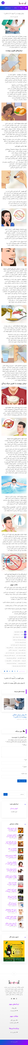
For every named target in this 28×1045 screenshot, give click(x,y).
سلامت (22, 634)
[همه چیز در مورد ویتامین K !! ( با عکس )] (20, 898)
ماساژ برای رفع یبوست (22, 663)
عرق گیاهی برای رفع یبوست (11, 658)
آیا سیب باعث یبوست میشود (18, 637)
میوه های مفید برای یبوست (11, 663)
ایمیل (25, 766)
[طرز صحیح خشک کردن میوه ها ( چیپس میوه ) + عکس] (20, 830)
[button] (3, 2)
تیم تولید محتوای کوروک (18, 631)
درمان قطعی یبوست (9, 647)
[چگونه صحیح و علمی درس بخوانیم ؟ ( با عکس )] (20, 857)
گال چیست (13, 1011)
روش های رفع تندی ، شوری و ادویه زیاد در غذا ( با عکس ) (11, 843)
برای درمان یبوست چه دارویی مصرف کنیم (18, 645)
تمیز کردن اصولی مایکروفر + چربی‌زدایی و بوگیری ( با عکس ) (11, 891)
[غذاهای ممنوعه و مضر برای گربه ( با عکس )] (20, 837)
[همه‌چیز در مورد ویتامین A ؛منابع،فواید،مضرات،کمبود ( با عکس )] (20, 850)
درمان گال (13, 1020)
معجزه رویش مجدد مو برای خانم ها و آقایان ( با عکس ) (11, 870)
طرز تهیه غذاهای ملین (22, 658)
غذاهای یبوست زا (8, 660)
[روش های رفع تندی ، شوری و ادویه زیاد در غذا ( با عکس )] (20, 844)
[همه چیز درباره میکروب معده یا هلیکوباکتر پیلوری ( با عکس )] (20, 884)
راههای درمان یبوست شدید (21, 655)
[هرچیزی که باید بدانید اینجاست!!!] (22, 3)
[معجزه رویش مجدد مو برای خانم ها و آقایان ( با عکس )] (20, 871)
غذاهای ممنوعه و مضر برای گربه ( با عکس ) (12, 836)
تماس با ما (13, 1032)
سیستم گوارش (16, 634)
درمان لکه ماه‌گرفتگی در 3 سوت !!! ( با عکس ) (11, 911)
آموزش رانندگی (14, 808)
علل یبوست (24, 660)
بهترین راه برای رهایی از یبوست (20, 647)
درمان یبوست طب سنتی (10, 652)
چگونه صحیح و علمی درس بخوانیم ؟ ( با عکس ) (11, 857)
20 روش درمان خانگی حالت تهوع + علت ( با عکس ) (11, 925)
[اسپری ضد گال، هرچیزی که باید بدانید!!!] (20, 905)
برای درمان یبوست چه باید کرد (20, 642)
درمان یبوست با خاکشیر (13, 650)
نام (25, 760)
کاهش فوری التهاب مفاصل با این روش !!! (11, 917)
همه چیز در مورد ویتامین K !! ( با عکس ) (12, 897)
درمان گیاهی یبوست (22, 650)
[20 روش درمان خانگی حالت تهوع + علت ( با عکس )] (20, 925)
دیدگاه (24, 745)
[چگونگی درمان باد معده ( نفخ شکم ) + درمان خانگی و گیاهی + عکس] (20, 864)
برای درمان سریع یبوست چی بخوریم (19, 639)
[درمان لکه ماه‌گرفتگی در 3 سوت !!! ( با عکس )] (20, 912)
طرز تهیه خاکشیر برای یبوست (9, 655)
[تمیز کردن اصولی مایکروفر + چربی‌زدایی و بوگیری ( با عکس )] (20, 891)
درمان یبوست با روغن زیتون (21, 652)
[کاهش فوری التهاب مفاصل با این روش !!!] (20, 918)
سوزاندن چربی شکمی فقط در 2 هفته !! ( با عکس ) (11, 877)
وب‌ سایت (24, 773)
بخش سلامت (13, 1023)
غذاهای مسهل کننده (16, 660)
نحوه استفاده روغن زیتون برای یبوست (19, 666)
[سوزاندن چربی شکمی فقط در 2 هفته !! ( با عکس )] (20, 878)
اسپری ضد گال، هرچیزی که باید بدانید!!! (12, 904)
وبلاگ (13, 1008)
